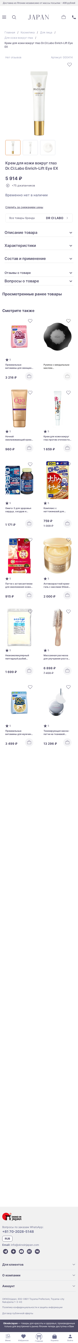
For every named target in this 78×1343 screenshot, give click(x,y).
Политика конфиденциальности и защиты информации (32, 1307)
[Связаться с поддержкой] (74, 17)
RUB (7, 1238)
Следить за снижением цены (24, 207)
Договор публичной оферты (17, 1313)
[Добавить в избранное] (70, 65)
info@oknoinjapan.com (25, 1244)
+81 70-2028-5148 (18, 1232)
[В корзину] (29, 376)
